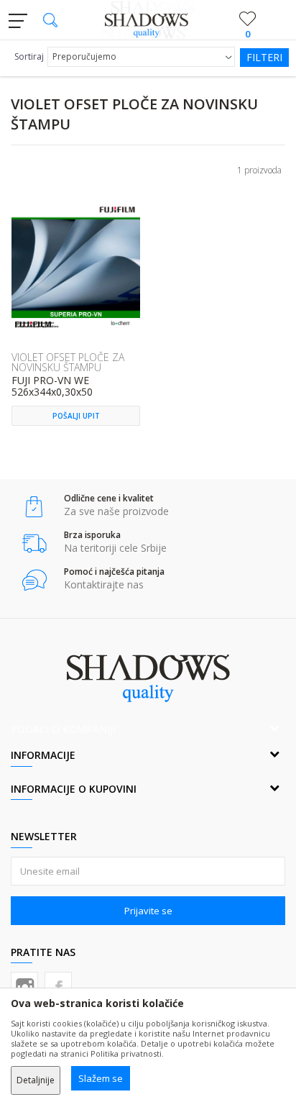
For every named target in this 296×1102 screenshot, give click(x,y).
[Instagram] (24, 985)
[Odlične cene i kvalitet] (34, 506)
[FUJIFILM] (33, 324)
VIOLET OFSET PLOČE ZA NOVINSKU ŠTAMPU (67, 362)
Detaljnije (36, 1080)
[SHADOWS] (148, 20)
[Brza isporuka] (34, 543)
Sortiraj (29, 56)
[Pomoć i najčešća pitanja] (34, 580)
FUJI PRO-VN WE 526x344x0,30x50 (52, 387)
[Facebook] (58, 985)
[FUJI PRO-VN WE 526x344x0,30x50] (75, 266)
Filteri (264, 57)
